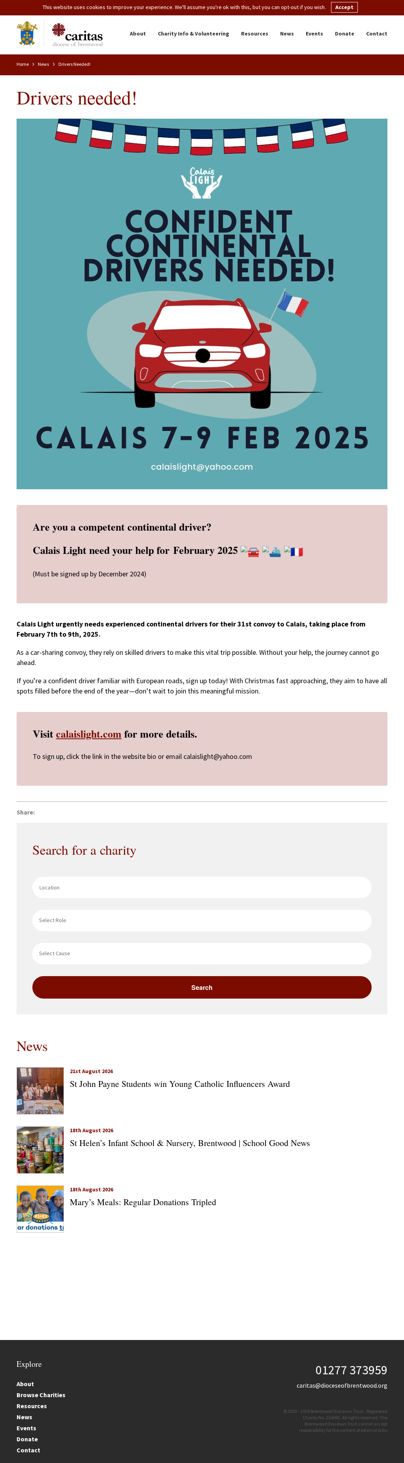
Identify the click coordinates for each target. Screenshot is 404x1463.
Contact (376, 33)
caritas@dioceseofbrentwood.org (342, 1385)
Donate (344, 33)
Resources (254, 33)
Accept (344, 7)
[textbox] (204, 920)
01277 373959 (351, 1370)
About (138, 33)
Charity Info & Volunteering (193, 33)
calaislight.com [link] (89, 733)
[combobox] (202, 920)
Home (23, 64)
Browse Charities (41, 1394)
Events (314, 33)
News (287, 33)
